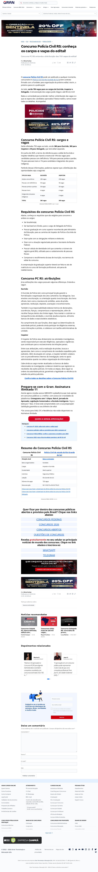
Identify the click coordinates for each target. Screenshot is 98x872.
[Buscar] (21, 3)
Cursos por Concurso (56, 803)
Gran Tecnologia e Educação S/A (43, 860)
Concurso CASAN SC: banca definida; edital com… (29, 630)
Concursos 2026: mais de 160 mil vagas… (47, 630)
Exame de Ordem (55, 794)
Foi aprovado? (34, 808)
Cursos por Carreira (56, 805)
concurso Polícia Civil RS (33, 77)
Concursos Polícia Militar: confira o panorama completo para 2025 (48, 434)
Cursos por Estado (56, 808)
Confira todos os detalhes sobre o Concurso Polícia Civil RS (49, 378)
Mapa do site (60, 849)
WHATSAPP (49, 550)
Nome (23, 754)
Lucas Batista (64, 635)
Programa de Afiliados (8, 805)
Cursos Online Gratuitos (57, 817)
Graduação (53, 797)
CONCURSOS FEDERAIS (49, 519)
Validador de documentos (9, 800)
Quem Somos (5, 788)
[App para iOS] (76, 849)
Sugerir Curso (79, 800)
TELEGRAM (49, 555)
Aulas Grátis (78, 797)
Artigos (45, 7)
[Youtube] (83, 849)
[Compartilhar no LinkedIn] (72, 63)
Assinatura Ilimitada (56, 788)
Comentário (25, 732)
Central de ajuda (32, 788)
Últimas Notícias (6, 7)
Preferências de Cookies (8, 811)
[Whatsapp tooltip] (89, 849)
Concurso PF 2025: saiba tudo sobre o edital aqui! (42, 426)
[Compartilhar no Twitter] (70, 63)
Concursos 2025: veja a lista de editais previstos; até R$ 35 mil (46, 437)
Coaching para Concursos (58, 791)
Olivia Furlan (27, 61)
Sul (27, 41)
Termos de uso (49, 849)
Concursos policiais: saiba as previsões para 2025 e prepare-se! (46, 430)
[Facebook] (92, 849)
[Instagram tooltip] (86, 849)
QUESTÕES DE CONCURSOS (49, 534)
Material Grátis (79, 791)
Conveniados (5, 803)
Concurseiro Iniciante (67, 7)
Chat (29, 791)
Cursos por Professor (57, 811)
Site (22, 768)
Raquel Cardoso (45, 635)
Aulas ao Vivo (79, 794)
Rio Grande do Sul (35, 41)
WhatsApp (30, 794)
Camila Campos (25, 635)
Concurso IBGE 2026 (19, 7)
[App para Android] (79, 849)
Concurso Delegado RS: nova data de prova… (69, 630)
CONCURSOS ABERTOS (49, 529)
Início (22, 41)
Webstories (92, 7)
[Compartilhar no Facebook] (67, 63)
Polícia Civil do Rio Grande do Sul (46, 80)
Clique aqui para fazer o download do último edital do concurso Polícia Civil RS (46, 489)
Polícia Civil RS (47, 41)
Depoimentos (79, 788)
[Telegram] (96, 852)
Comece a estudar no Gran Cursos (49, 569)
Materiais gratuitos (80, 7)
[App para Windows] (70, 849)
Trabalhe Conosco (6, 808)
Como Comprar (6, 794)
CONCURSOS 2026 (49, 524)
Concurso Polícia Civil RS (60, 41)
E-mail (23, 761)
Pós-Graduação (55, 800)
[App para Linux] (73, 849)
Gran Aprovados (55, 7)
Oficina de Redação (56, 814)
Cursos (38, 7)
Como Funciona (6, 791)
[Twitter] (96, 849)
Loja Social (4, 797)
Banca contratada (48, 459)
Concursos (29, 7)
